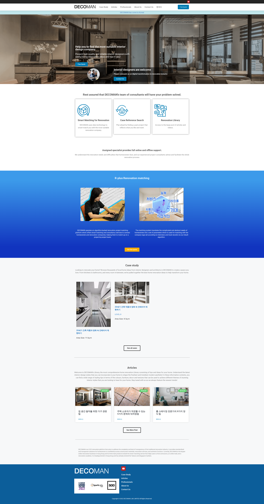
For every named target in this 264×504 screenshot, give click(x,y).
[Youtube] (188, 2)
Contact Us (149, 7)
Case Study (103, 7)
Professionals (125, 7)
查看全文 (80, 419)
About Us (137, 7)
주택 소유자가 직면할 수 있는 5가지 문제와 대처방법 (131, 412)
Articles (114, 7)
